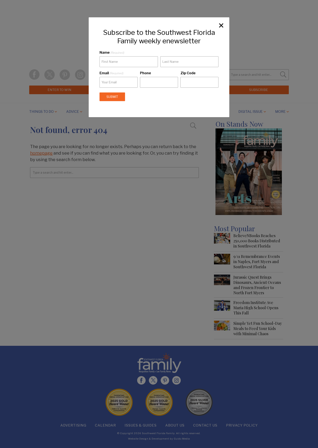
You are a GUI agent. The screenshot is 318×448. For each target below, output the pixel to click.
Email (112, 73)
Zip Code (188, 73)
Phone (145, 73)
